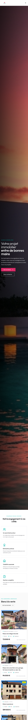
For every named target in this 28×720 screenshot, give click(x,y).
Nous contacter (8, 274)
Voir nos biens (7, 269)
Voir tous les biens (6, 605)
